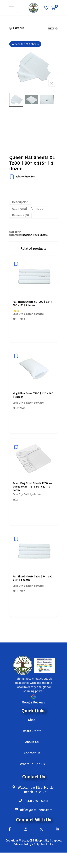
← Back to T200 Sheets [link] (25, 44)
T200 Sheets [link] (40, 235)
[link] (33, 7)
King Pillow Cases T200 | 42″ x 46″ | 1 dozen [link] (33, 395)
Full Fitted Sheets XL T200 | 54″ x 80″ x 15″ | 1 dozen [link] (32, 303)
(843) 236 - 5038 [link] (36, 801)
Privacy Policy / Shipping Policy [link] (33, 844)
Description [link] (20, 202)
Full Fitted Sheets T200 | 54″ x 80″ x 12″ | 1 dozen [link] (33, 578)
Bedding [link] (27, 235)
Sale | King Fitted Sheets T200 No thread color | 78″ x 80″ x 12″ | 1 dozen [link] (32, 486)
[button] (51, 83)
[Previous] (15, 68)
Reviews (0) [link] (20, 215)
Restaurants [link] (32, 731)
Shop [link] (32, 720)
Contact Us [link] (32, 753)
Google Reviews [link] (33, 702)
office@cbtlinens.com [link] (36, 810)
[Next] (51, 68)
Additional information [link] (28, 208)
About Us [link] (32, 742)
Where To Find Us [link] (32, 764)
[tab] (33, 202)
